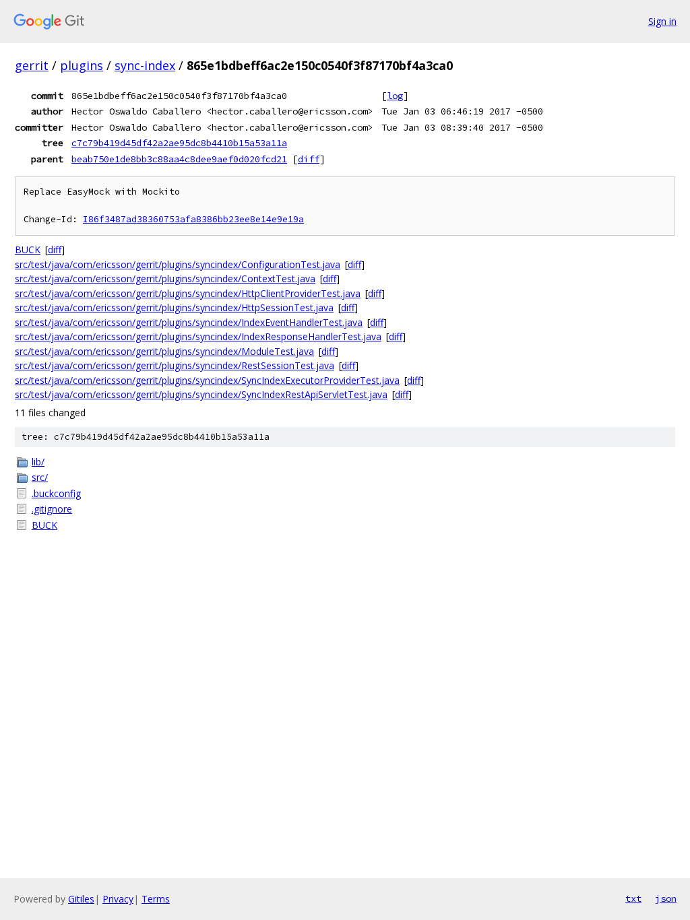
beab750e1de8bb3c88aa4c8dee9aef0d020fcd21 (179, 159)
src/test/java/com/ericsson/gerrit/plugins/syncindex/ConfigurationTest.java (177, 264)
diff (308, 159)
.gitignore (52, 508)
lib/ (38, 461)
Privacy (117, 898)
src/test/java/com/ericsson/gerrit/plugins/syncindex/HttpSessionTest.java (174, 307)
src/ (40, 477)
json (666, 898)
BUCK (27, 249)
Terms (156, 898)
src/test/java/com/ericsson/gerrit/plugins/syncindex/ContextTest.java (165, 278)
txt (633, 898)
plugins (81, 65)
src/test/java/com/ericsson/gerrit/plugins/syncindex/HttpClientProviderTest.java (187, 293)
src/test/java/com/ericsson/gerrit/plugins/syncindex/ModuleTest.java (164, 351)
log (395, 96)
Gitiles (81, 898)
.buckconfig (56, 493)
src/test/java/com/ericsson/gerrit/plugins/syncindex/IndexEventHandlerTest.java (189, 322)
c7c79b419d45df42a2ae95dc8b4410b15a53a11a (179, 143)
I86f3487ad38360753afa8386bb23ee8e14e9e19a (193, 219)
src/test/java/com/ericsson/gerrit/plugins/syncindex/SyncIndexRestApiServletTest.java (201, 394)
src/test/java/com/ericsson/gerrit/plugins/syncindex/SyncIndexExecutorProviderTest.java (207, 380)
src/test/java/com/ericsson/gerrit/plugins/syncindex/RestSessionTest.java (174, 365)
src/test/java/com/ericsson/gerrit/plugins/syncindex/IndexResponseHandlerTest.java (198, 336)
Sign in (662, 21)
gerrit (32, 65)
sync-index (145, 65)
